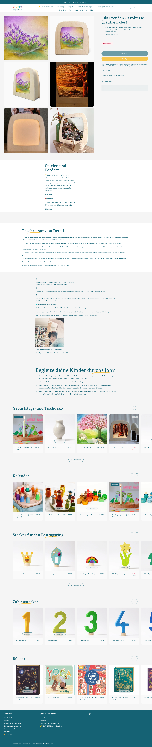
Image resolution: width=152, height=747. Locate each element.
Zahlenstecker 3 (86, 641)
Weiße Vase (52, 447)
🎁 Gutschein (8, 734)
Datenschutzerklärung (17, 743)
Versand (30, 743)
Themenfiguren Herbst (88, 515)
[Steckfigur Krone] (28, 556)
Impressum (25, 743)
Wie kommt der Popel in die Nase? (88, 699)
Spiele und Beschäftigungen (13, 723)
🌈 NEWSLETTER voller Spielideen (51, 726)
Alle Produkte (8, 718)
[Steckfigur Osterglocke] (124, 556)
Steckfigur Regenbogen (88, 574)
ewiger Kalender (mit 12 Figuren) (24, 516)
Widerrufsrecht (39, 743)
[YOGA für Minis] (60, 680)
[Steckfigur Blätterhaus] (60, 556)
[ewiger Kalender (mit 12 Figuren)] (28, 497)
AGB (34, 743)
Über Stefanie (44, 718)
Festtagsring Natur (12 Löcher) (24, 448)
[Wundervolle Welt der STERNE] (28, 680)
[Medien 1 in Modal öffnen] (26, 38)
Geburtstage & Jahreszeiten (13, 726)
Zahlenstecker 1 (21, 641)
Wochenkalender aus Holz (57, 515)
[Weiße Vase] (60, 429)
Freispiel (6, 721)
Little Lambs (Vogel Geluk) (89, 447)
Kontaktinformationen (48, 743)
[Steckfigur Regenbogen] (92, 556)
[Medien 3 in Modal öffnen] (26, 84)
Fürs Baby (7, 731)
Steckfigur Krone (22, 574)
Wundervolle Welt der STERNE (24, 699)
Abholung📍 (44, 721)
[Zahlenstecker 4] (124, 623)
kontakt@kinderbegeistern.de (49, 723)
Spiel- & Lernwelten (10, 729)
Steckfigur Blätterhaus (56, 574)
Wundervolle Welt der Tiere (120, 699)
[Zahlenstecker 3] (92, 623)
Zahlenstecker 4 (118, 641)
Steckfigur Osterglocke (120, 574)
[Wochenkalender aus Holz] (60, 497)
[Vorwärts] (137, 408)
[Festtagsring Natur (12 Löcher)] (28, 429)
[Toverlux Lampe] (124, 429)
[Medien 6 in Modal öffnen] (72, 130)
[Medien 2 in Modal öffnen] (72, 38)
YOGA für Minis (53, 698)
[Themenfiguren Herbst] (92, 497)
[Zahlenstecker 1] (28, 623)
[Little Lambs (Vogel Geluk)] (92, 429)
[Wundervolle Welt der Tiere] (124, 680)
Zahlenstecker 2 (53, 641)
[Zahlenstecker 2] (60, 623)
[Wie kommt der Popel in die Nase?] (92, 680)
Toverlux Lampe (118, 447)
